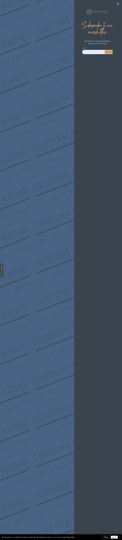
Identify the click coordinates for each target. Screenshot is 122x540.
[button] (118, 3)
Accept (114, 537)
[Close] (120, 537)
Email (84, 48)
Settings (106, 537)
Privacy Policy (70, 537)
